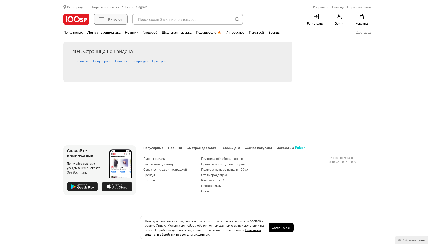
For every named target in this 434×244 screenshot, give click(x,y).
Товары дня (140, 61)
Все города (75, 7)
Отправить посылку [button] (104, 7)
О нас (205, 191)
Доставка (363, 32)
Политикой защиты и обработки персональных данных (203, 232)
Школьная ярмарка (176, 32)
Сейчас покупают (258, 147)
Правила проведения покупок (223, 164)
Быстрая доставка (201, 147)
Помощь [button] (338, 7)
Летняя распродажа (103, 32)
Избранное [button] (321, 7)
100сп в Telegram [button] (135, 7)
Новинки (131, 32)
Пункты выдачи (154, 158)
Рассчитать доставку (158, 164)
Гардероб (150, 32)
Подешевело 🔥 (208, 32)
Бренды (274, 32)
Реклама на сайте (214, 180)
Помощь (149, 180)
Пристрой (256, 32)
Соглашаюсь (281, 227)
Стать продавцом (214, 174)
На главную (81, 61)
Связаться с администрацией (165, 169)
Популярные (73, 32)
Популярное (102, 61)
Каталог (115, 19)
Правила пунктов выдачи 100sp (224, 169)
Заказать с (291, 147)
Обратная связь (413, 240)
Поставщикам (211, 185)
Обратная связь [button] (359, 7)
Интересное (235, 32)
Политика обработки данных (222, 158)
